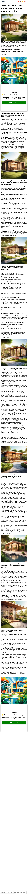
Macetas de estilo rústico (20, 892)
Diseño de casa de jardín (7, 892)
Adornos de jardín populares (8, 895)
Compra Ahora (14, 102)
